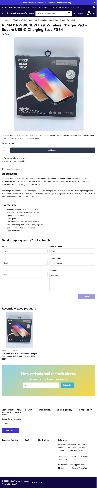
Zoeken (69, 13)
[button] (9, 148)
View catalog (3, 13)
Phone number (55, 256)
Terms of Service (10, 438)
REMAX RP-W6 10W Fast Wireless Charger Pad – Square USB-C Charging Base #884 (19, 353)
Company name (55, 245)
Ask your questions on (73, 466)
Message (53, 268)
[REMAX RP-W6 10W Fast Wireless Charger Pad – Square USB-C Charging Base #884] (20, 328)
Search (28, 408)
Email (5, 256)
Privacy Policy (83, 408)
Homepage (6, 20)
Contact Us (42, 438)
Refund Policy (43, 408)
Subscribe (66, 383)
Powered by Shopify (10, 482)
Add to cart (52, 150)
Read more (34, 138)
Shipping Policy (63, 408)
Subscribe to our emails (11, 417)
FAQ (27, 438)
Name (5, 245)
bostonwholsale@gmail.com (71, 463)
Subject (5, 268)
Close (94, 2)
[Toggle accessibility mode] (94, 7)
